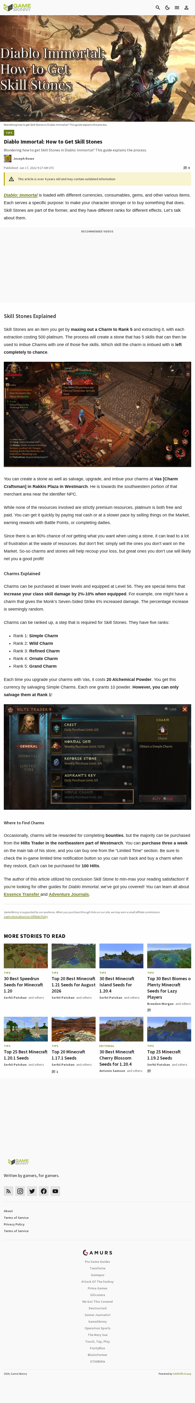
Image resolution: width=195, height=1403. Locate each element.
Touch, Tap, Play (97, 1341)
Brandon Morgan (160, 1004)
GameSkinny (97, 1321)
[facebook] (44, 1191)
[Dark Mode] (167, 7)
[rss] (8, 1191)
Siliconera (97, 1295)
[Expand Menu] (177, 7)
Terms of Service (16, 1217)
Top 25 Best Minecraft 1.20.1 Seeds (26, 1055)
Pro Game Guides (97, 1261)
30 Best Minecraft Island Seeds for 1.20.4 (116, 984)
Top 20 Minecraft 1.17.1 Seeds (68, 1055)
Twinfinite (97, 1268)
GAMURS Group (182, 1373)
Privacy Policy (14, 1224)
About (8, 1211)
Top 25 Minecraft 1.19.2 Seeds (164, 1055)
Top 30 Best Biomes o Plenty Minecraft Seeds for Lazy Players (169, 987)
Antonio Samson (112, 1071)
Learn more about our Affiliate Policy (26, 916)
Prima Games (97, 1288)
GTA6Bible (97, 1361)
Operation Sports (98, 1328)
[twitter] (32, 1191)
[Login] (186, 7)
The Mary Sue (97, 1335)
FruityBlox (97, 1348)
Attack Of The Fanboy (97, 1281)
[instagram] (20, 1191)
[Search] (158, 7)
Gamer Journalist (98, 1315)
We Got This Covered (97, 1301)
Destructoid (98, 1308)
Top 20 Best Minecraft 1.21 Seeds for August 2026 (74, 984)
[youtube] (55, 1191)
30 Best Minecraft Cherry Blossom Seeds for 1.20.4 (116, 1058)
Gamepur (97, 1275)
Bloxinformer (97, 1355)
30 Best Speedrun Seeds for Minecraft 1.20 (23, 984)
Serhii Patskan (15, 997)
